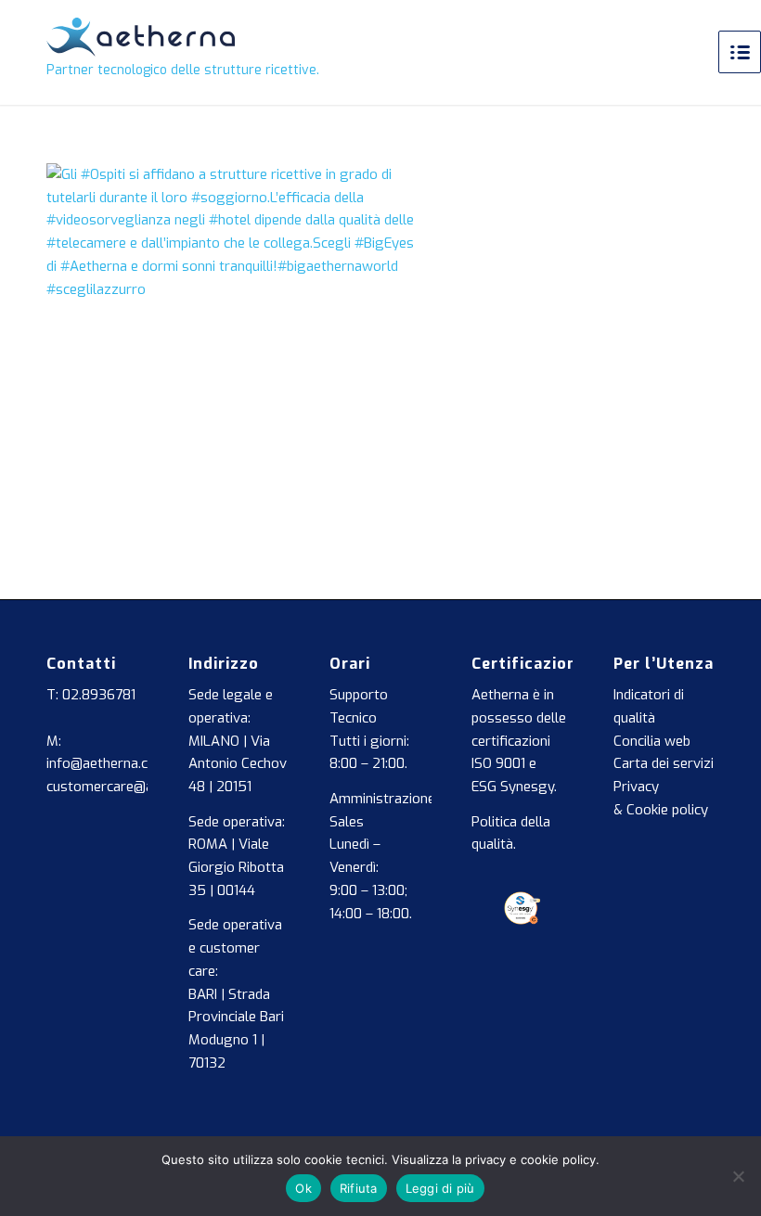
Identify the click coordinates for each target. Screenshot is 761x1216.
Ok (303, 1188)
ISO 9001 (498, 763)
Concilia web (651, 741)
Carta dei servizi (663, 763)
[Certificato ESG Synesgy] (522, 920)
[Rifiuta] (738, 1176)
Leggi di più (440, 1188)
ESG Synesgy (512, 786)
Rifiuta (359, 1188)
